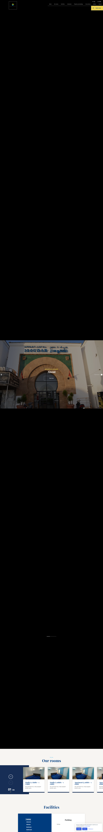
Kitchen (28, 824)
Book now (98, 8)
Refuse (84, 828)
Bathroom (29, 830)
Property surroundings (78, 4)
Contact (100, 4)
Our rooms (56, 4)
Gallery (94, 4)
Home (50, 4)
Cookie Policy (87, 826)
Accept (79, 828)
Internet (28, 822)
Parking (28, 819)
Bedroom (28, 827)
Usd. (100, 1)
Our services (88, 4)
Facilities (63, 4)
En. (94, 1)
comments (69, 4)
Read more (51, 378)
